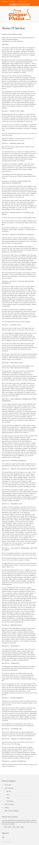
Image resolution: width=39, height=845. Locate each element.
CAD (17, 827)
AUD (13, 827)
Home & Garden (9, 804)
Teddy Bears (10, 801)
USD (5, 827)
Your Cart (22, 1)
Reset (22, 827)
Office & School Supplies (12, 811)
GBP (9, 827)
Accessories (8, 785)
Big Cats (8, 791)
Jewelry (7, 807)
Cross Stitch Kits (9, 788)
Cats (7, 794)
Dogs (7, 798)
